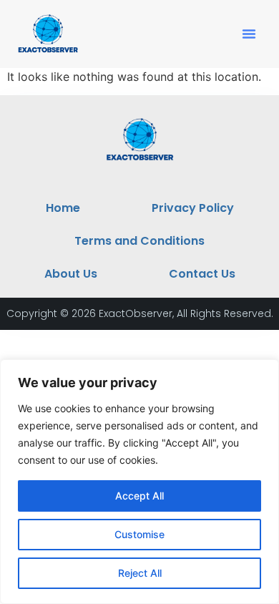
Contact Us (202, 274)
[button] (249, 33)
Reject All (140, 573)
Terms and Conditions (139, 241)
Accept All (139, 495)
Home (63, 208)
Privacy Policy (193, 208)
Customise (139, 534)
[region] (139, 481)
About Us (70, 274)
